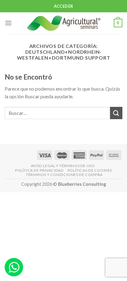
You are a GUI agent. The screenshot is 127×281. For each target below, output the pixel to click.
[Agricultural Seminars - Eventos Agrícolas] (63, 23)
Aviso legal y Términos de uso (63, 165)
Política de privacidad (39, 170)
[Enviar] (116, 113)
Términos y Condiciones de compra (64, 174)
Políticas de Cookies (90, 170)
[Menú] (8, 22)
